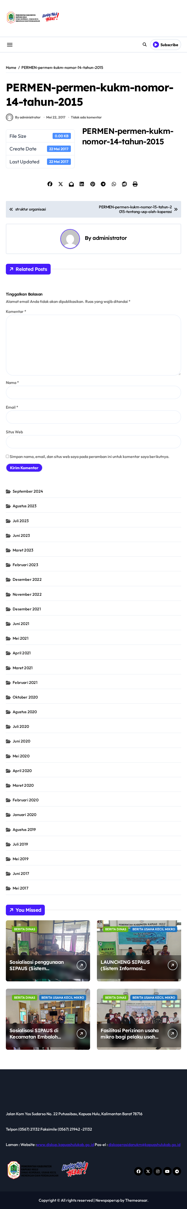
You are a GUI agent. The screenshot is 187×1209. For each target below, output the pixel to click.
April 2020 (22, 770)
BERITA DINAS (24, 929)
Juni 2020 (21, 741)
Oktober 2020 (25, 697)
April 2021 (22, 652)
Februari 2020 (25, 799)
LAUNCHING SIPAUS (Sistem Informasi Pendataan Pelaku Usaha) (130, 968)
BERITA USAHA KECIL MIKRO (153, 929)
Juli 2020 (21, 726)
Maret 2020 (23, 785)
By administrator (28, 117)
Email (12, 407)
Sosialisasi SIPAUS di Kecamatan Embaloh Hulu (33, 1036)
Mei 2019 (20, 858)
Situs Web (14, 431)
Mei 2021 (20, 638)
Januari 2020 (24, 814)
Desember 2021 (27, 608)
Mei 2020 (21, 755)
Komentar (16, 311)
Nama (12, 382)
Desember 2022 (27, 579)
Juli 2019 (20, 844)
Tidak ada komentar (86, 117)
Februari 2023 (25, 564)
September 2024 (28, 491)
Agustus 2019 (24, 829)
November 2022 (27, 594)
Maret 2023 (23, 550)
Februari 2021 (25, 682)
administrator (110, 237)
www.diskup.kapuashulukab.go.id (65, 1144)
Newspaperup (107, 1200)
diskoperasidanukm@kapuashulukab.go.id (144, 1144)
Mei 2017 (20, 888)
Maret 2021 (23, 667)
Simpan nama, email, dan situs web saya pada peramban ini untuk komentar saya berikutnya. (89, 456)
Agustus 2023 (25, 505)
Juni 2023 (21, 535)
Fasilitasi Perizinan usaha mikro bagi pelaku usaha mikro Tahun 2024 (130, 1036)
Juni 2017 (21, 873)
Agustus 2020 (25, 711)
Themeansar (136, 1200)
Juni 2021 (21, 623)
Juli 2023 (21, 520)
